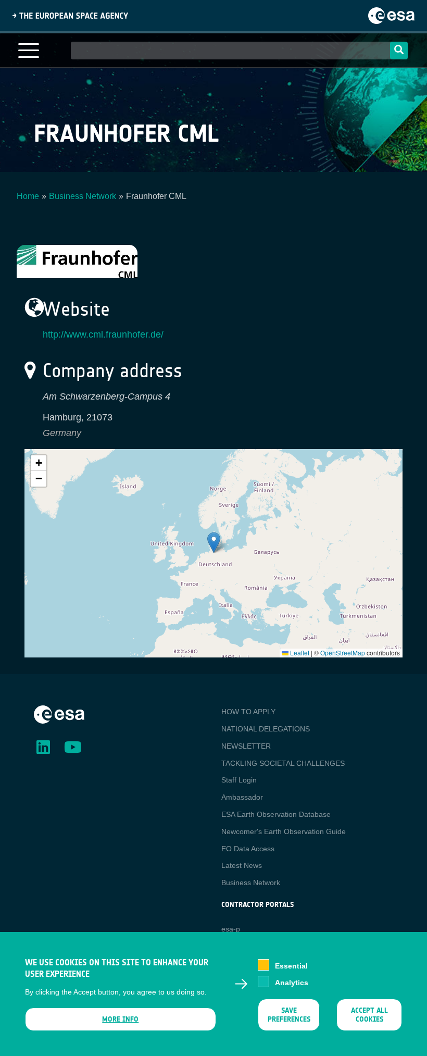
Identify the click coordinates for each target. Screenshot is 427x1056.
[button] (213, 542)
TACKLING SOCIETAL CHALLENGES (283, 763)
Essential (291, 966)
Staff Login (239, 780)
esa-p (230, 929)
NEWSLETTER (246, 746)
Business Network (82, 196)
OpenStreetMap (342, 652)
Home (28, 196)
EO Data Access (247, 848)
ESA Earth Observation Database (276, 814)
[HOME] (59, 714)
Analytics (291, 982)
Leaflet (298, 652)
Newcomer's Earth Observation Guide (283, 831)
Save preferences (288, 1015)
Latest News (241, 865)
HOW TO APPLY (248, 711)
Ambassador (242, 797)
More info (120, 1019)
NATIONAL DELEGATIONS (265, 729)
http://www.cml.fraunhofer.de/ (103, 334)
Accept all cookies (368, 1015)
